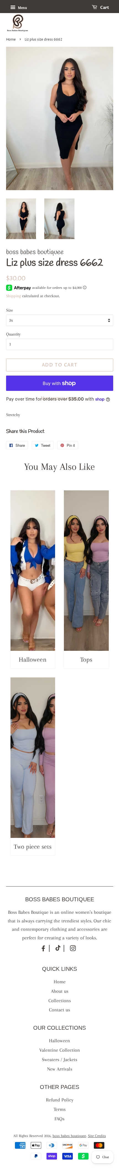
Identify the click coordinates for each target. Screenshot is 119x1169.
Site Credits (97, 1136)
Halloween (59, 1040)
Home (11, 39)
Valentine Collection (59, 1050)
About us (59, 991)
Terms (60, 1109)
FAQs (59, 1118)
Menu (22, 8)
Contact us (59, 1009)
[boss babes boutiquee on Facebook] (43, 951)
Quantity (13, 334)
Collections (59, 1000)
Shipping (13, 296)
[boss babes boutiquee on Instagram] (73, 949)
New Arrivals (59, 1069)
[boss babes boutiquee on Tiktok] (58, 949)
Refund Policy (59, 1100)
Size (9, 310)
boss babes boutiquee (69, 1136)
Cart (104, 7)
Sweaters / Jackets (59, 1059)
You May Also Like (59, 466)
